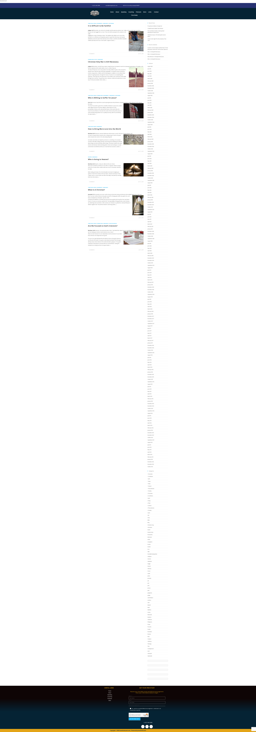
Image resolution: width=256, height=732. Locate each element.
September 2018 (151, 294)
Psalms (149, 629)
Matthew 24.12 (91, 133)
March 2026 (150, 78)
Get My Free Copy (134, 718)
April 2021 (149, 221)
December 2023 (151, 144)
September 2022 (151, 180)
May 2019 (149, 275)
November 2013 (151, 435)
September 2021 (151, 209)
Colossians (150, 527)
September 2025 (151, 93)
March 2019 (150, 279)
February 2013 (150, 457)
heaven (90, 157)
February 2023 (150, 168)
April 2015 (149, 393)
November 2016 (151, 347)
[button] (150, 12)
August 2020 (150, 241)
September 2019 (151, 265)
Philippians (150, 622)
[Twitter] (164, 5)
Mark (149, 607)
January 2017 (150, 343)
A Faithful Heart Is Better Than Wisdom (155, 28)
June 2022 (149, 187)
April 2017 (149, 335)
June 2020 (149, 246)
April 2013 (149, 452)
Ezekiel (149, 546)
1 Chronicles (150, 474)
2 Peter (149, 503)
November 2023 (151, 146)
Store (144, 12)
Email (130, 700)
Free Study (134, 15)
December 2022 (151, 173)
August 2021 (150, 212)
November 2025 (151, 88)
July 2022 (149, 185)
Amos (149, 517)
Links (149, 12)
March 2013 (150, 454)
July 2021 (149, 214)
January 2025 (150, 112)
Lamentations (150, 597)
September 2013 (151, 440)
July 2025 (149, 98)
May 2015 (149, 391)
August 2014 (150, 413)
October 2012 (150, 466)
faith (95, 59)
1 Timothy (149, 491)
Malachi (149, 605)
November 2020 (151, 233)
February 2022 (150, 197)
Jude (148, 590)
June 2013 (149, 447)
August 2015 (150, 384)
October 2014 (150, 408)
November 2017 (151, 318)
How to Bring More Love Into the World (104, 129)
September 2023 (151, 151)
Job (148, 580)
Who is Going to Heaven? (98, 159)
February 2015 (150, 398)
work (149, 651)
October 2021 (150, 207)
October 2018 (150, 292)
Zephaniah (150, 656)
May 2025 (149, 102)
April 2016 (149, 364)
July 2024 (149, 127)
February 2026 (150, 81)
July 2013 (149, 444)
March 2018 (150, 309)
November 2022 (151, 175)
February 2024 (150, 139)
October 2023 (150, 148)
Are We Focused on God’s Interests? (102, 226)
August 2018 (150, 296)
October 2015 (150, 379)
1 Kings (149, 481)
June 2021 (149, 216)
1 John (149, 478)
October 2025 (150, 90)
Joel (148, 583)
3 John (149, 512)
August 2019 (150, 267)
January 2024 (150, 141)
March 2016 (150, 367)
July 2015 (149, 386)
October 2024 (150, 119)
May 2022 (149, 190)
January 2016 (150, 372)
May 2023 (149, 161)
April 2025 (149, 105)
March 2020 (150, 253)
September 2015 (151, 381)
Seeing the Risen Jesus (155, 51)
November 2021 (151, 204)
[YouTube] (162, 5)
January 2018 (150, 313)
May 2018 (149, 304)
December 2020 (151, 231)
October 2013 (150, 437)
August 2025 (150, 95)
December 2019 (151, 258)
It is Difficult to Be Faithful (99, 26)
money (149, 612)
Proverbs (149, 626)
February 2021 (150, 226)
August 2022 (150, 182)
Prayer (149, 624)
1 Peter (149, 483)
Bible (149, 520)
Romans (149, 634)
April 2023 (149, 163)
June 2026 (149, 71)
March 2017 (150, 338)
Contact (156, 12)
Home (112, 12)
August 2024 (150, 124)
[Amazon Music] (160, 5)
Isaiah (149, 573)
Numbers (149, 617)
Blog (148, 522)
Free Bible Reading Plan (152, 554)
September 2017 (151, 323)
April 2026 (149, 76)
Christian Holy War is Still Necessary (103, 62)
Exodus (149, 544)
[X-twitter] (151, 726)
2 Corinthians (150, 495)
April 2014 (149, 423)
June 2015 (149, 389)
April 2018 (149, 306)
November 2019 (151, 260)
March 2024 (150, 136)
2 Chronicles (150, 493)
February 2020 (150, 255)
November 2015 (151, 376)
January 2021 (150, 229)
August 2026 (150, 66)
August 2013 (150, 442)
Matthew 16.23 (91, 230)
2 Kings (149, 500)
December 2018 (151, 287)
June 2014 (149, 418)
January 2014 (150, 430)
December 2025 (151, 85)
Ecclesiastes (150, 534)
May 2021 (149, 219)
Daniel (149, 529)
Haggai (149, 563)
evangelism (91, 59)
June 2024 (149, 129)
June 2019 (149, 272)
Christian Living (92, 23)
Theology (149, 643)
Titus (149, 646)
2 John (149, 498)
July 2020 (149, 243)
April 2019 (149, 277)
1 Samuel (149, 486)
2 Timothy (149, 510)
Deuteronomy (150, 532)
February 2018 (150, 311)
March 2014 (150, 425)
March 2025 (150, 107)
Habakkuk (150, 561)
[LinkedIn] (166, 5)
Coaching (131, 12)
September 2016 (151, 352)
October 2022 (150, 178)
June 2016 (149, 360)
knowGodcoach (3, 0)
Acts (148, 515)
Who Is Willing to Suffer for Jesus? (102, 98)
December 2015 (151, 374)
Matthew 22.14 (91, 164)
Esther (149, 539)
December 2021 (151, 202)
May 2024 (149, 131)
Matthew (149, 609)
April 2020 (149, 250)
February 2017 (150, 340)
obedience (105, 23)
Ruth (148, 636)
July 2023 (149, 156)
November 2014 (151, 406)
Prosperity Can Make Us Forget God (155, 26)
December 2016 (151, 345)
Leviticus (149, 600)
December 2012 (151, 461)
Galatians (150, 556)
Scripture (149, 639)
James (149, 575)
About (117, 12)
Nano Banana (150, 56)
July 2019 (149, 270)
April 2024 (149, 134)
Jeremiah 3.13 (91, 194)
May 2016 (149, 362)
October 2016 (150, 350)
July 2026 (149, 68)
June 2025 (149, 100)
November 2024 (151, 117)
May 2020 (149, 248)
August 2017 (150, 326)
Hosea (149, 571)
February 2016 (150, 369)
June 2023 (149, 158)
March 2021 (150, 224)
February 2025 (150, 110)
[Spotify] (158, 5)
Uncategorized (113, 223)
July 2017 (149, 328)
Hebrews (149, 568)
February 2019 (150, 282)
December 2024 (151, 114)
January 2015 (150, 401)
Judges (149, 595)
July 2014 (149, 415)
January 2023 (150, 170)
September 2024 (151, 122)
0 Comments (92, 53)
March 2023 (150, 165)
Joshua (149, 588)
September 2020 (151, 238)
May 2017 (149, 333)
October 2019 (150, 262)
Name (130, 696)
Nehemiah (150, 614)
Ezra (148, 549)
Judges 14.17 (91, 30)
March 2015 (150, 396)
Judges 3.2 (90, 66)
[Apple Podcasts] (156, 5)
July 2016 (149, 357)
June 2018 (149, 301)
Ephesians (150, 537)
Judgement (99, 23)
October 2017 (150, 321)
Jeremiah (149, 578)
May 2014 (149, 420)
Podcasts (138, 12)
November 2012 (151, 464)
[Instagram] (143, 726)
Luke (149, 602)
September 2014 (151, 410)
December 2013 (151, 432)
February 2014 (150, 427)
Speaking (123, 12)
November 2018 (151, 289)
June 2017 (149, 330)
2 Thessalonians (151, 508)
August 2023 (150, 153)
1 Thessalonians (151, 488)
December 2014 (151, 403)
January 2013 (150, 459)
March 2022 (150, 195)
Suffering (111, 23)
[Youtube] (147, 726)
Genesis (149, 558)
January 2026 (150, 83)
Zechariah (150, 653)
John (148, 585)
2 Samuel (149, 505)
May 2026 (149, 73)
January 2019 (150, 284)
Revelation (150, 631)
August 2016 (150, 355)
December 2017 (151, 316)
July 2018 (149, 299)
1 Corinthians (150, 476)
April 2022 (149, 192)
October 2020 (150, 236)
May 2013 (149, 449)
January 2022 (150, 199)
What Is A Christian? (96, 190)
